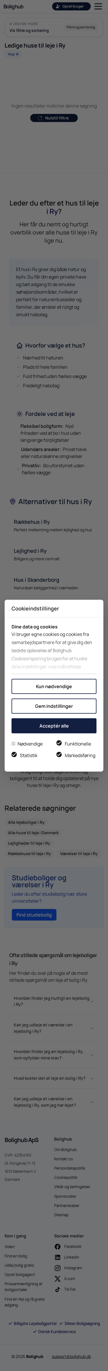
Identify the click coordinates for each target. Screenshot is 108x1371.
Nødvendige (30, 744)
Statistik (28, 755)
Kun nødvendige (54, 686)
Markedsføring (80, 755)
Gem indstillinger (54, 706)
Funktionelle (78, 744)
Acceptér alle (54, 726)
